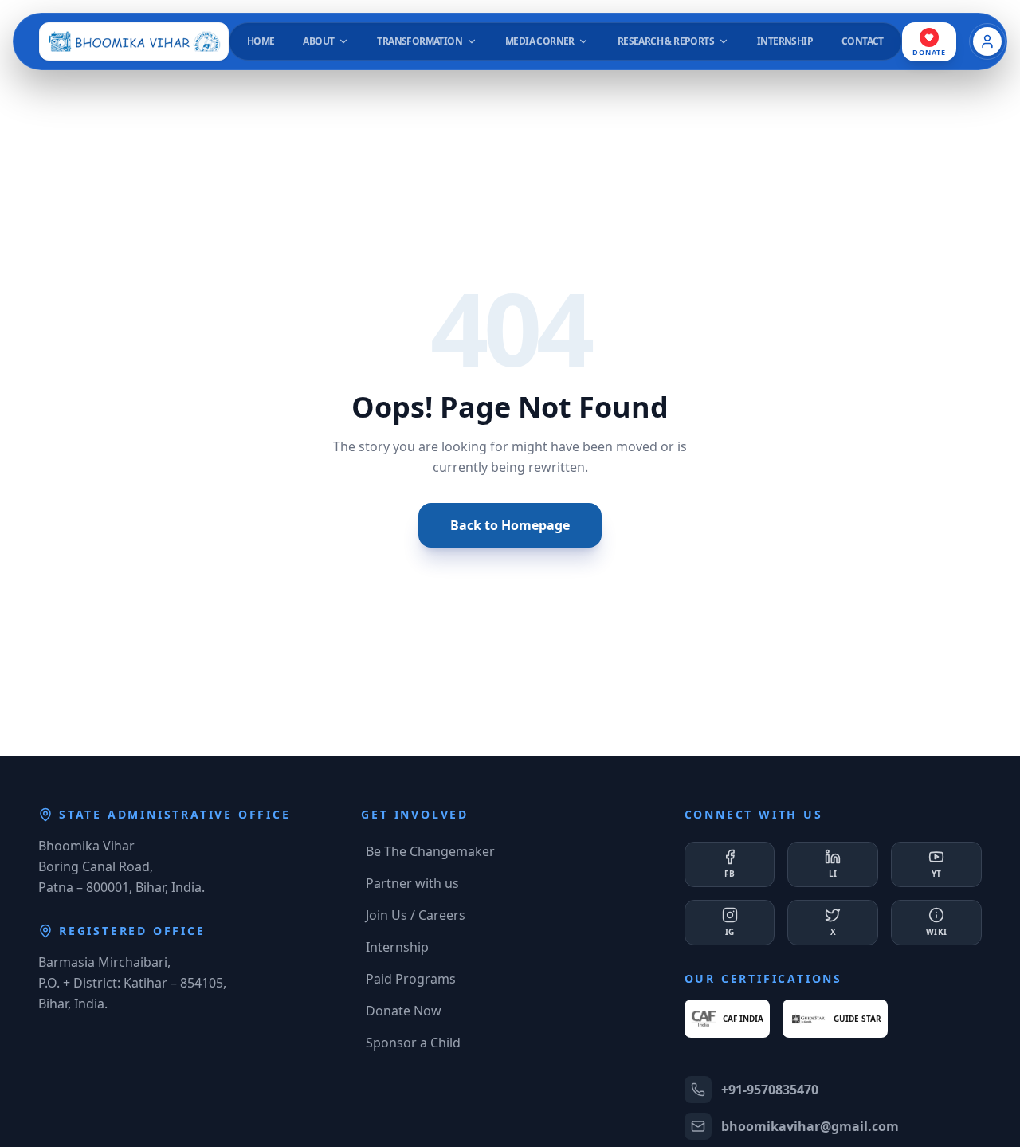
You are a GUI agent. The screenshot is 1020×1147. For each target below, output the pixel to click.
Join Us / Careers (415, 915)
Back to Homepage (510, 525)
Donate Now (403, 1010)
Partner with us (412, 883)
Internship (397, 947)
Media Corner (540, 41)
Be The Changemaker (430, 851)
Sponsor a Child (413, 1042)
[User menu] (987, 41)
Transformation (420, 41)
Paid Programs (411, 979)
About (319, 41)
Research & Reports (666, 41)
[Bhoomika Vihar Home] (134, 41)
